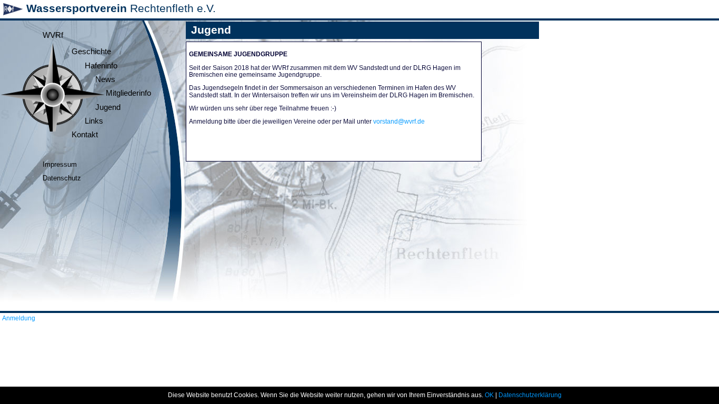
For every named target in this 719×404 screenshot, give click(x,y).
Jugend (108, 107)
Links (94, 121)
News (105, 79)
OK (489, 395)
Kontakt (85, 134)
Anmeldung (18, 318)
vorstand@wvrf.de (399, 121)
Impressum (60, 164)
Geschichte (91, 51)
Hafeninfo (101, 66)
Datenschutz (62, 178)
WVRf (53, 35)
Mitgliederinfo (128, 93)
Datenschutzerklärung (530, 395)
